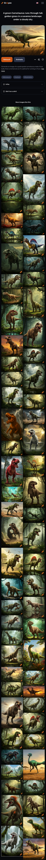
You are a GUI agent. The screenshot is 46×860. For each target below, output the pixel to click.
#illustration (28, 77)
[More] (35, 59)
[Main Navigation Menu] (42, 3)
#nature (17, 77)
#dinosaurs (6, 77)
